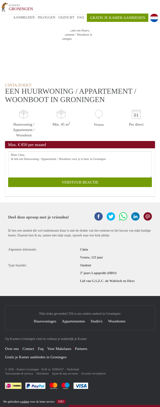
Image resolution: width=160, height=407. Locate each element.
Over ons (12, 349)
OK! (61, 401)
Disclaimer (42, 373)
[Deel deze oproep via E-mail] (148, 216)
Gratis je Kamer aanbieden (117, 18)
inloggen (46, 17)
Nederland (73, 369)
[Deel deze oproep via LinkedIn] (135, 216)
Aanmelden (24, 17)
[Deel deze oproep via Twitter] (111, 216)
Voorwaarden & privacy (19, 373)
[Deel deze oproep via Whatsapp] (123, 216)
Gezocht (66, 17)
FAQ (80, 17)
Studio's (96, 321)
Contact (28, 349)
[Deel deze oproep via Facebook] (98, 216)
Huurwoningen (45, 321)
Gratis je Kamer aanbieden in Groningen (35, 357)
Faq (41, 349)
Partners (81, 349)
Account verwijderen (93, 373)
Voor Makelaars (59, 349)
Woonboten (116, 321)
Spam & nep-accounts (65, 373)
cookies (24, 401)
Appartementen (73, 321)
